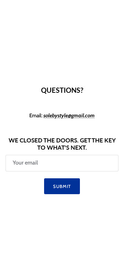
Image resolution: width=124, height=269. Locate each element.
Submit (62, 186)
